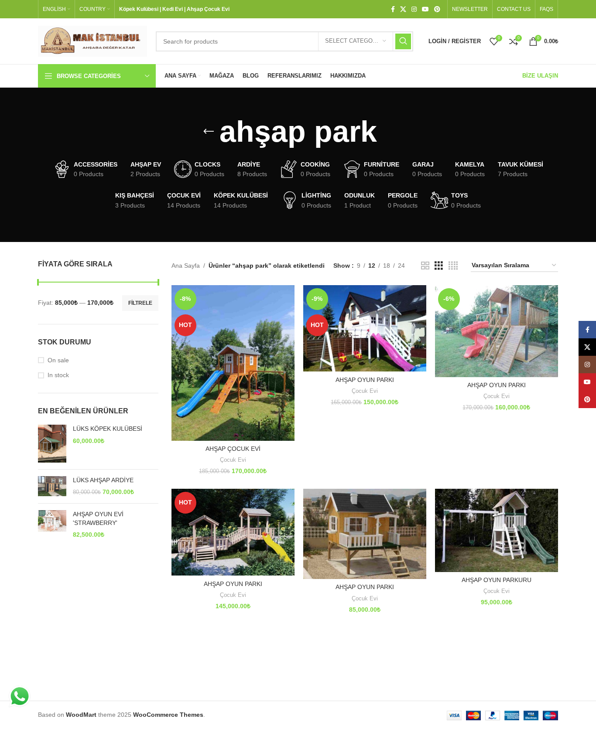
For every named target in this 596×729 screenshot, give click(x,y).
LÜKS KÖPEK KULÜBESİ (107, 428)
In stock (58, 374)
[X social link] (403, 9)
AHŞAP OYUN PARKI (365, 379)
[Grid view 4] (453, 265)
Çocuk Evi (233, 459)
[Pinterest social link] (437, 9)
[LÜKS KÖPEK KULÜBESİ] (52, 444)
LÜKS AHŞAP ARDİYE (103, 480)
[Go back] (208, 131)
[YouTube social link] (425, 9)
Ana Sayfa (185, 265)
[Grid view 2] (425, 265)
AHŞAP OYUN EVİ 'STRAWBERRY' (98, 518)
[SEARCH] (403, 41)
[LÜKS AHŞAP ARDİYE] (52, 486)
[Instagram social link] (414, 9)
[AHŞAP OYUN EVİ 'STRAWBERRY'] (52, 524)
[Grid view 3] (439, 265)
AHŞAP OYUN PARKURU (496, 579)
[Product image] (233, 362)
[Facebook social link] (392, 9)
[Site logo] (92, 40)
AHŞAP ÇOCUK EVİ (233, 448)
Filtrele (140, 303)
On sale (58, 360)
